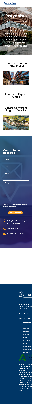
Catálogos (26, 340)
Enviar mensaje (15, 213)
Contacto (26, 343)
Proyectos (26, 337)
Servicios (26, 331)
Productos (26, 334)
